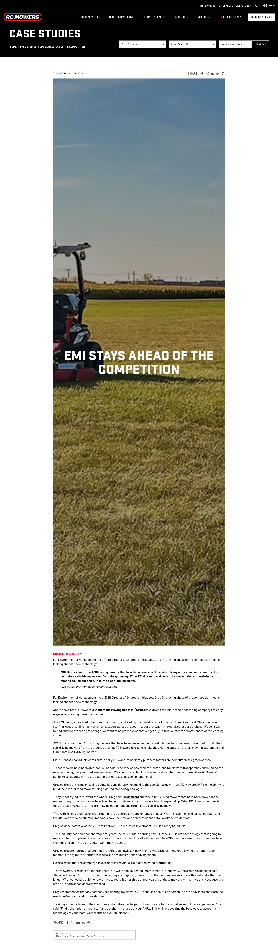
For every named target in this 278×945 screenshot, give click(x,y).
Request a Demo (260, 17)
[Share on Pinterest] (223, 73)
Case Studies (28, 46)
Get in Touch (243, 5)
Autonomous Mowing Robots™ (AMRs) (118, 710)
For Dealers (225, 5)
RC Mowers (131, 797)
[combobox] (142, 44)
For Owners (207, 5)
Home (13, 46)
